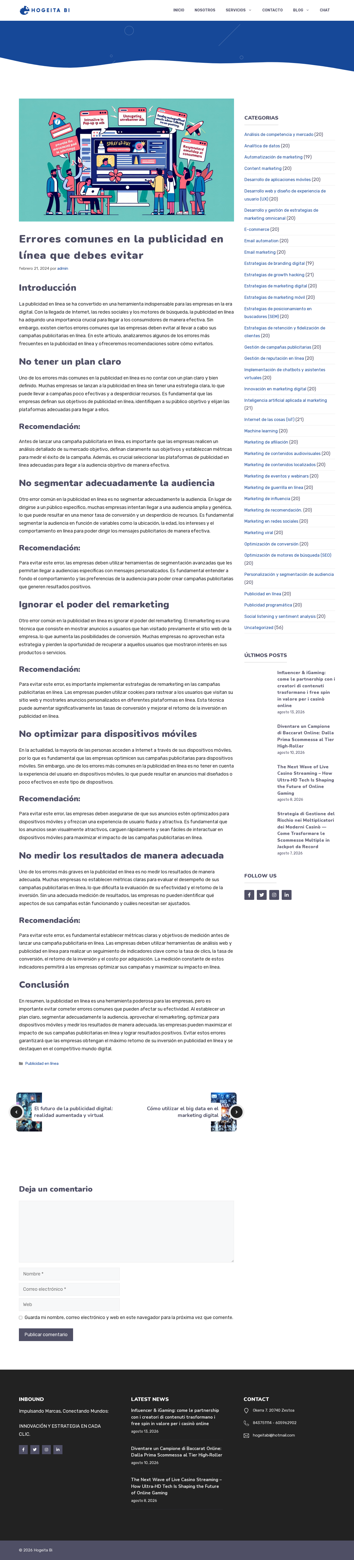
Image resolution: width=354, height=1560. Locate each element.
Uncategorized (258, 627)
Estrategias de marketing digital (275, 286)
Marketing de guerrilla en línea (273, 487)
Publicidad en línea (42, 1063)
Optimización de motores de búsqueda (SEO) (287, 555)
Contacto (272, 10)
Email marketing (260, 252)
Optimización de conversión (271, 544)
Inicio (178, 10)
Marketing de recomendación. (273, 510)
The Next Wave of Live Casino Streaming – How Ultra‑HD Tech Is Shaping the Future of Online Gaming (305, 780)
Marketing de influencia (267, 498)
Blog (298, 10)
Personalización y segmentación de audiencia (289, 574)
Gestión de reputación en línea (274, 358)
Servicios (236, 10)
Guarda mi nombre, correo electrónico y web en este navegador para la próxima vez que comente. (129, 1317)
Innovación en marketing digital (275, 388)
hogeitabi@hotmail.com (274, 1435)
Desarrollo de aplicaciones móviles (277, 179)
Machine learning (261, 431)
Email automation (261, 240)
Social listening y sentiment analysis (280, 616)
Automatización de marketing (273, 157)
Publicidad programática (268, 605)
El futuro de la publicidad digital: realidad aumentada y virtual (73, 1112)
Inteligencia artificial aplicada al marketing (285, 400)
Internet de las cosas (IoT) (269, 419)
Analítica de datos (262, 145)
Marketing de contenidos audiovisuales (282, 453)
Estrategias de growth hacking (274, 274)
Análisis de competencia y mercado (278, 134)
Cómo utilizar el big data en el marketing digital (183, 1112)
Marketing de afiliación (266, 442)
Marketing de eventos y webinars (276, 476)
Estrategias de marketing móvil (274, 297)
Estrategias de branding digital (274, 263)
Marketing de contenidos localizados (280, 464)
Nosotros (205, 10)
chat (325, 10)
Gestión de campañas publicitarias (277, 347)
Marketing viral (258, 532)
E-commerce (256, 229)
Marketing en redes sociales (271, 521)
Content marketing (263, 168)
